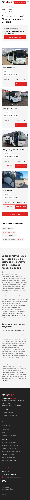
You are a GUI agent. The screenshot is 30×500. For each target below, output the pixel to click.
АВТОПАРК (5, 409)
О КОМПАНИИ (6, 426)
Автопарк (12, 7)
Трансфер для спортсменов (11, 451)
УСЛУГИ (4, 439)
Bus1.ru (13, 398)
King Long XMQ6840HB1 (14, 149)
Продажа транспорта (9, 435)
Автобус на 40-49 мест (9, 239)
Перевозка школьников (9, 448)
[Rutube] (5, 481)
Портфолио (5, 429)
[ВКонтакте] (3, 481)
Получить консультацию (15, 37)
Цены (3, 432)
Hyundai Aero (9, 67)
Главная (4, 7)
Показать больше (15, 214)
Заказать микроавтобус (9, 415)
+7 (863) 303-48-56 (10, 474)
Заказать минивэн (7, 419)
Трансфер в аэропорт (9, 460)
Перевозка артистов (8, 454)
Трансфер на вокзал (8, 457)
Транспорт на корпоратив (10, 465)
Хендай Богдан (10, 108)
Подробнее (9, 84)
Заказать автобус (7, 9)
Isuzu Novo (8, 190)
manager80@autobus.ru (12, 477)
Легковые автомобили (9, 422)
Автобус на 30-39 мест (9, 236)
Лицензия (4, 494)
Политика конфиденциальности (11, 491)
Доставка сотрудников (9, 442)
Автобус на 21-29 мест (9, 232)
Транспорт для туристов (10, 445)
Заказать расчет (21, 84)
